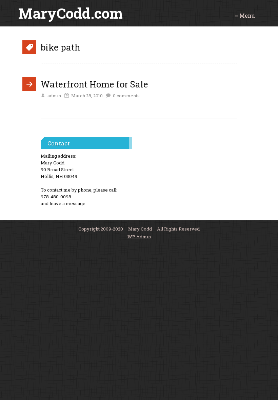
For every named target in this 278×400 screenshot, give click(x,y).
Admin (139, 237)
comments (126, 96)
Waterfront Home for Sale (94, 84)
